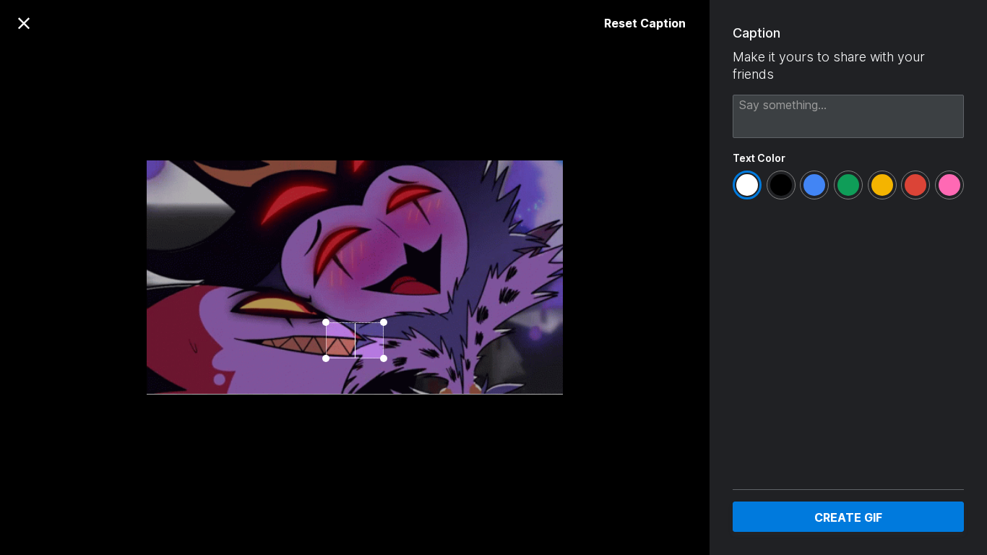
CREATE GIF (848, 517)
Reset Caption (645, 23)
